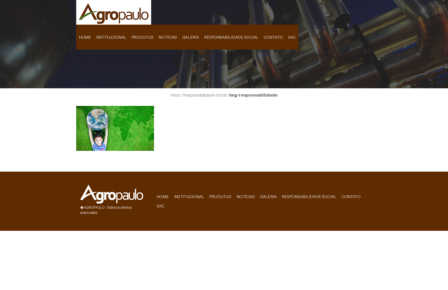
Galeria (190, 37)
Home (85, 37)
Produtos (142, 37)
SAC (292, 37)
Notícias (168, 37)
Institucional (111, 37)
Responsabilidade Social (231, 37)
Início (175, 95)
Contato (273, 37)
